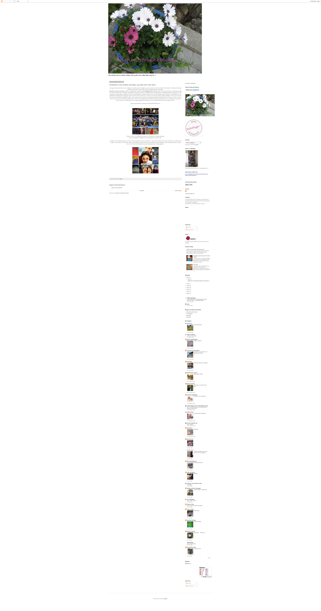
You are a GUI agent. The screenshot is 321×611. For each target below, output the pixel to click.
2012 (188, 287)
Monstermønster (191, 383)
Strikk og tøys (190, 412)
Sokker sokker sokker (191, 500)
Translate (196, 144)
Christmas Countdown (190, 83)
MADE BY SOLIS (191, 531)
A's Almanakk (189, 313)
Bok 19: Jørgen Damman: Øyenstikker (195, 505)
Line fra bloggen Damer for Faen (149, 91)
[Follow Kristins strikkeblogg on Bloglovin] (192, 90)
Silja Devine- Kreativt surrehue (116, 91)
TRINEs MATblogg (191, 298)
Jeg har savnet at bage (191, 335)
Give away (195, 264)
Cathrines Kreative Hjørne (193, 350)
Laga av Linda (190, 509)
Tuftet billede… (190, 484)
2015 (188, 277)
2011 (188, 289)
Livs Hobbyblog (190, 499)
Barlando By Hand (191, 547)
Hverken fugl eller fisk (192, 423)
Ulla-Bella (188, 315)
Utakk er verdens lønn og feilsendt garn (195, 249)
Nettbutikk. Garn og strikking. (200, 396)
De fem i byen (190, 450)
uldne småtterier (190, 424)
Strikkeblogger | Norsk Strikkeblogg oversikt (197, 405)
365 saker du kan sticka (191, 312)
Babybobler (196, 429)
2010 (188, 291)
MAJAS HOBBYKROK (192, 339)
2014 (188, 283)
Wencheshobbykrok (191, 461)
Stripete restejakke (197, 340)
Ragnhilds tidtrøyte (191, 520)
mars (189, 279)
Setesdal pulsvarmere (198, 462)
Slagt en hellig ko (191, 334)
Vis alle (209, 557)
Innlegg (189, 227)
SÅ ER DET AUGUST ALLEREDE (200, 362)
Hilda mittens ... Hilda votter (199, 532)
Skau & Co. (189, 323)
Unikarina (188, 317)
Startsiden (142, 190)
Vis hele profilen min (189, 193)
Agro (188, 304)
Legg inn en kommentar (116, 187)
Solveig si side (190, 504)
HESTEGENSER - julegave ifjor (200, 489)
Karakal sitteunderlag (191, 543)
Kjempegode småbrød (198, 374)
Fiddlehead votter (197, 548)
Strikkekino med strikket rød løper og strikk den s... (199, 280)
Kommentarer (190, 229)
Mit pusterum (190, 439)
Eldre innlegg (178, 190)
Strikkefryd (189, 428)
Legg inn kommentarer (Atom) (122, 193)
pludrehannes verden (192, 372)
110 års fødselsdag (198, 324)
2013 (188, 285)
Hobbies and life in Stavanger (194, 488)
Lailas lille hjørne (191, 472)
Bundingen (189, 361)
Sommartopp (196, 510)
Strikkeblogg (190, 542)
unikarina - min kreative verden (194, 483)
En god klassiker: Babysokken (200, 413)
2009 (188, 293)
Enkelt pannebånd (197, 521)
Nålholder (196, 473)
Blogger (165, 598)
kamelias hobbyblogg (192, 394)
